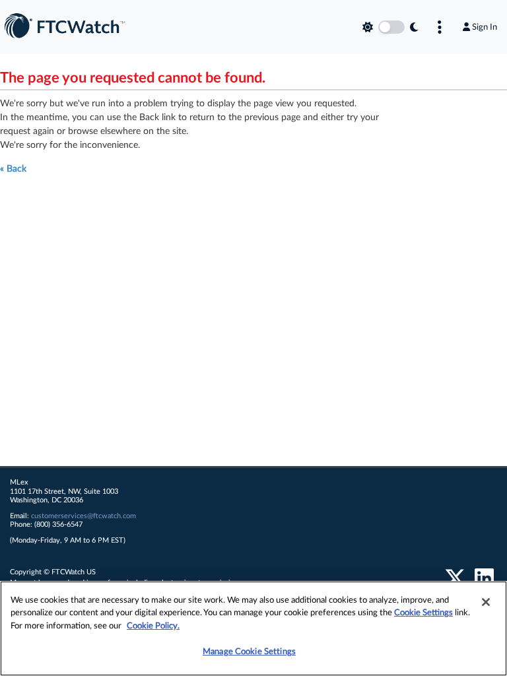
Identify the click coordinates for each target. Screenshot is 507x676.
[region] (253, 628)
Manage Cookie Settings (249, 652)
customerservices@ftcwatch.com (83, 516)
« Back (13, 169)
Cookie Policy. (153, 626)
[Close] (485, 602)
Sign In (484, 27)
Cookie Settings (423, 613)
